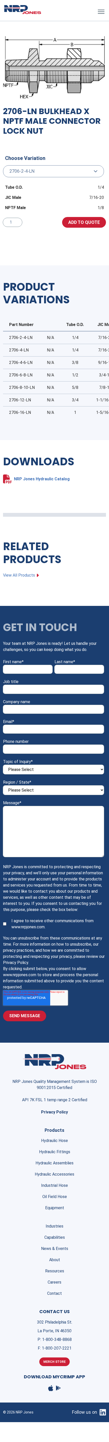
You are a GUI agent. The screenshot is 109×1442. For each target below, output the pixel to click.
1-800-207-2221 (56, 1348)
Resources (54, 1271)
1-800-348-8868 (57, 1339)
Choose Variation (25, 158)
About (54, 1259)
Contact (54, 1293)
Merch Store (54, 1362)
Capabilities (54, 1237)
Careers (54, 1282)
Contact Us (54, 1311)
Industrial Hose (54, 1185)
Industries (54, 1226)
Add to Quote (84, 222)
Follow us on (84, 1412)
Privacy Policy (54, 1112)
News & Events (54, 1248)
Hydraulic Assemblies (54, 1163)
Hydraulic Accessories (54, 1174)
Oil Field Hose (54, 1196)
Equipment (54, 1207)
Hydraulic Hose (54, 1140)
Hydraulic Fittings (54, 1151)
